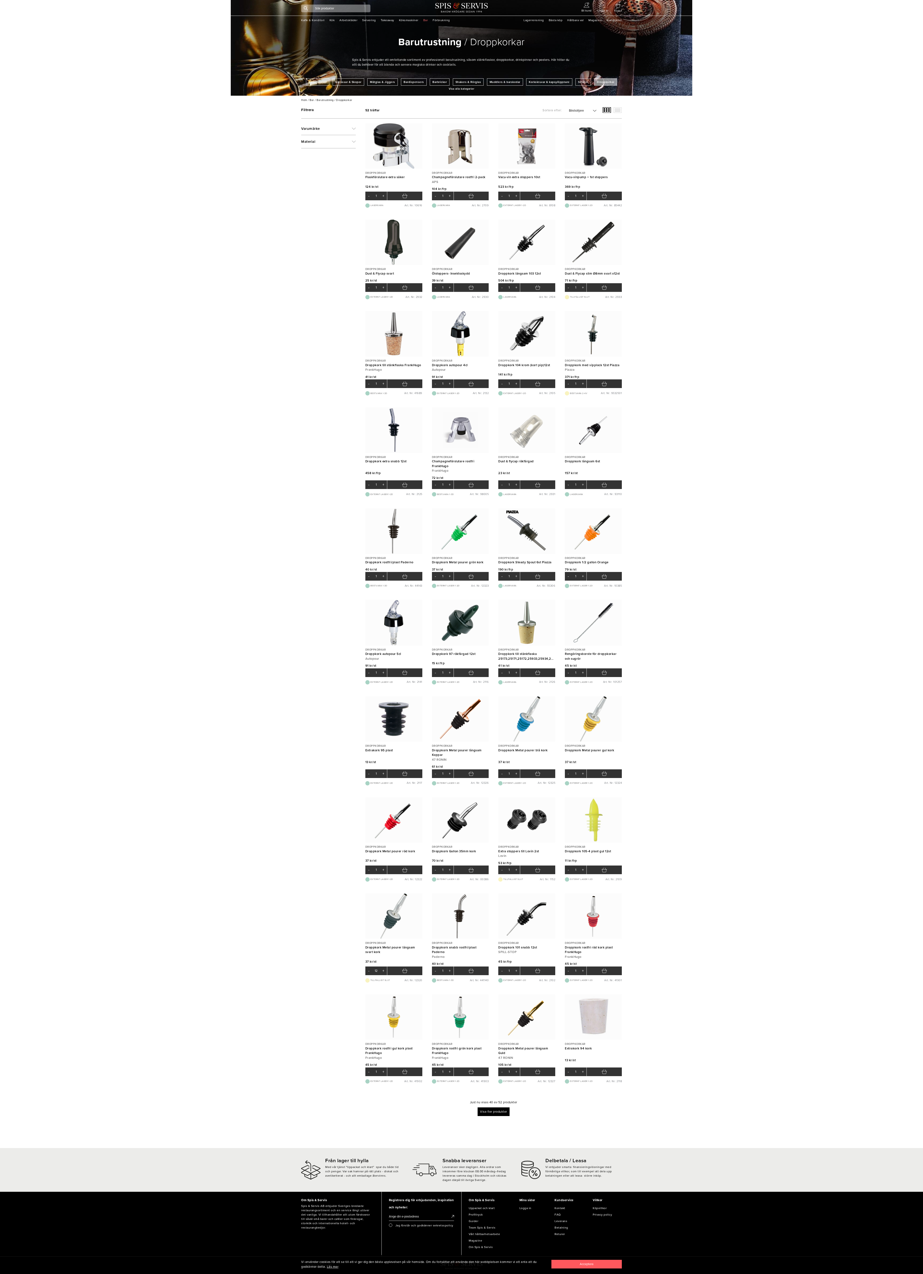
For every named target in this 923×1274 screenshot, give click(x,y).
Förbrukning (441, 20)
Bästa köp (556, 20)
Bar (425, 20)
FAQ (558, 1214)
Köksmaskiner (408, 20)
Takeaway (387, 20)
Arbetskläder (348, 20)
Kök (332, 20)
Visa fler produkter (493, 1112)
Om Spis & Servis (481, 1247)
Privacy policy (602, 1214)
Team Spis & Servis (482, 1227)
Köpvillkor (600, 1208)
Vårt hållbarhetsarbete (484, 1234)
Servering (369, 20)
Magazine (595, 20)
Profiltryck (476, 1214)
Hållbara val (575, 20)
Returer (560, 1234)
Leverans (561, 1221)
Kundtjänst (614, 20)
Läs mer (333, 1267)
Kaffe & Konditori (313, 20)
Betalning (561, 1227)
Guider (473, 1221)
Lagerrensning (534, 20)
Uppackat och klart (482, 1208)
